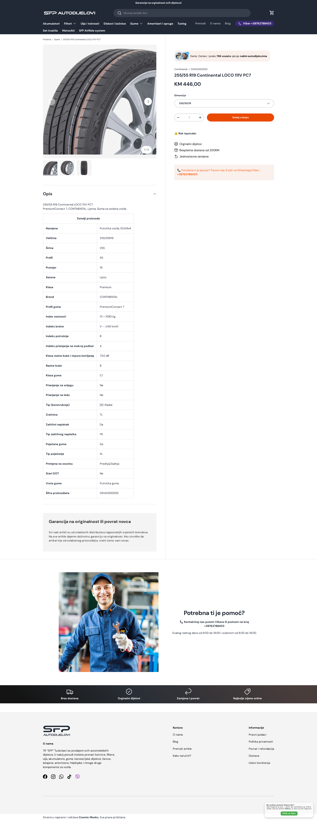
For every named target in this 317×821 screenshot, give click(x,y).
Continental (180, 69)
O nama (215, 23)
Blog (228, 23)
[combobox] (181, 13)
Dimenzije (180, 95)
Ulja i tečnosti (90, 23)
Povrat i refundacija (261, 749)
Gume (134, 23)
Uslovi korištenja (259, 763)
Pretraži (200, 23)
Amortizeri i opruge (160, 23)
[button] (272, 13)
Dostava (254, 756)
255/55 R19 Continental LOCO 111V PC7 (82, 39)
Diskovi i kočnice (115, 23)
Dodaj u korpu (240, 117)
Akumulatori (51, 23)
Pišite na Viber (289, 813)
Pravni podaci (257, 734)
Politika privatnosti (261, 741)
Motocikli (68, 30)
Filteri (68, 23)
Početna (47, 39)
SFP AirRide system (92, 30)
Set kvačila (50, 30)
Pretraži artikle (182, 749)
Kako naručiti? (182, 756)
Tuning (182, 23)
